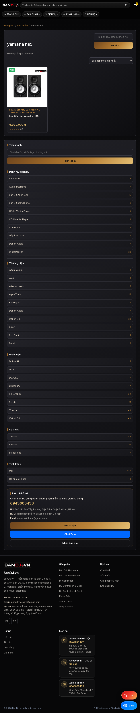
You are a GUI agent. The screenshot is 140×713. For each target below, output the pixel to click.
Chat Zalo (70, 534)
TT (14, 621)
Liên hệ (7, 637)
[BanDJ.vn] (10, 5)
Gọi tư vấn (70, 525)
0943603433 (20, 597)
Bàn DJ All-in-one (69, 570)
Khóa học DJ (107, 585)
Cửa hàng (9, 647)
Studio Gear (65, 601)
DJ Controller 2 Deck (70, 585)
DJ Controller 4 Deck (70, 591)
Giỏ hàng (8, 652)
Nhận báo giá (70, 542)
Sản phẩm (22, 25)
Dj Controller (66, 580)
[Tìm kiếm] (126, 5)
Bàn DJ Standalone (69, 575)
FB (6, 621)
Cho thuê (105, 570)
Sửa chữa (105, 575)
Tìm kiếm (113, 45)
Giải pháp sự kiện (109, 580)
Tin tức (7, 642)
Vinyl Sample (66, 606)
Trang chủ (9, 25)
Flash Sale (64, 596)
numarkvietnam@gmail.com (25, 602)
